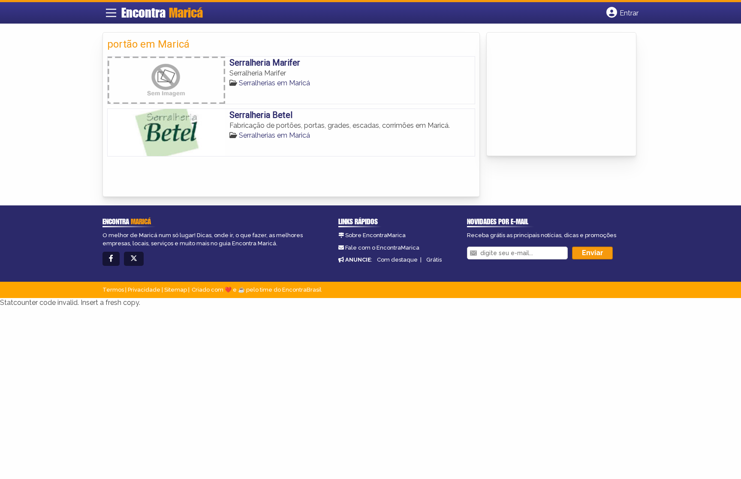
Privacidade (144, 289)
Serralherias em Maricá (274, 83)
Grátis (434, 259)
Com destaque (397, 259)
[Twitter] (134, 259)
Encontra (162, 12)
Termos (113, 289)
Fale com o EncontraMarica (382, 247)
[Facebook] (111, 259)
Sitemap (175, 289)
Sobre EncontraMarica (375, 235)
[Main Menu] (111, 12)
